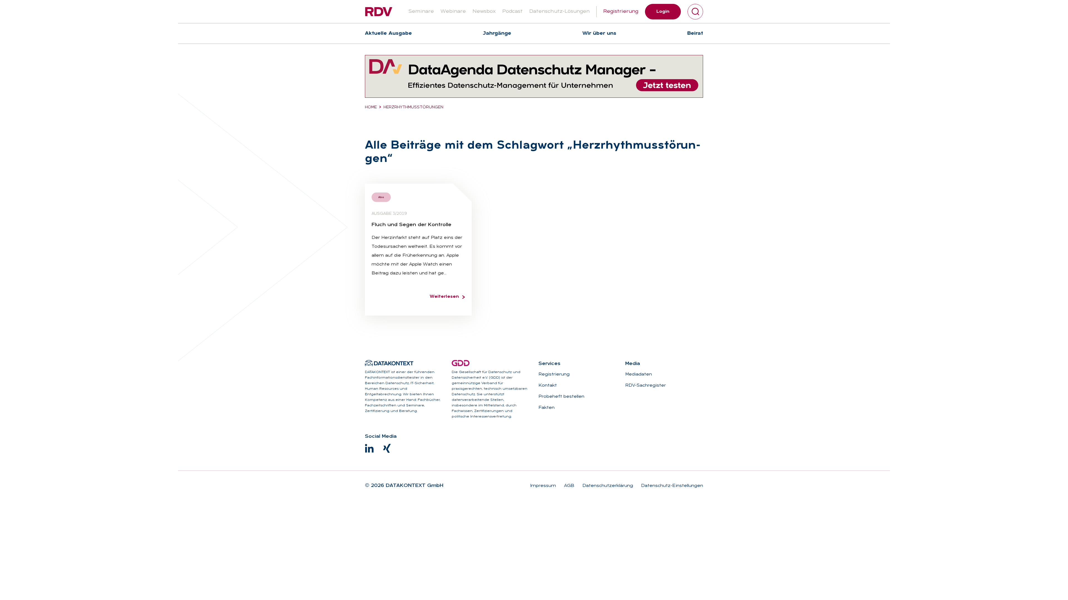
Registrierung (620, 11)
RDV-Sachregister (645, 385)
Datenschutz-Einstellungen (671, 486)
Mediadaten (638, 374)
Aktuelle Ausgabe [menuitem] (388, 33)
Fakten (546, 408)
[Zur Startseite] (378, 11)
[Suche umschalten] (695, 11)
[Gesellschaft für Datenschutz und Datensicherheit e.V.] (460, 363)
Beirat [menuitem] (695, 33)
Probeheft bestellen (561, 396)
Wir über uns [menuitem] (599, 33)
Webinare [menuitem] (453, 11)
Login (662, 11)
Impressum (543, 486)
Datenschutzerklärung (607, 486)
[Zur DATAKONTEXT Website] (389, 363)
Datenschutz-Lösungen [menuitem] (559, 11)
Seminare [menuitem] (421, 11)
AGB (568, 486)
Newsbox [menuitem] (484, 11)
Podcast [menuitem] (512, 11)
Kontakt (547, 385)
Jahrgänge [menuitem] (497, 33)
